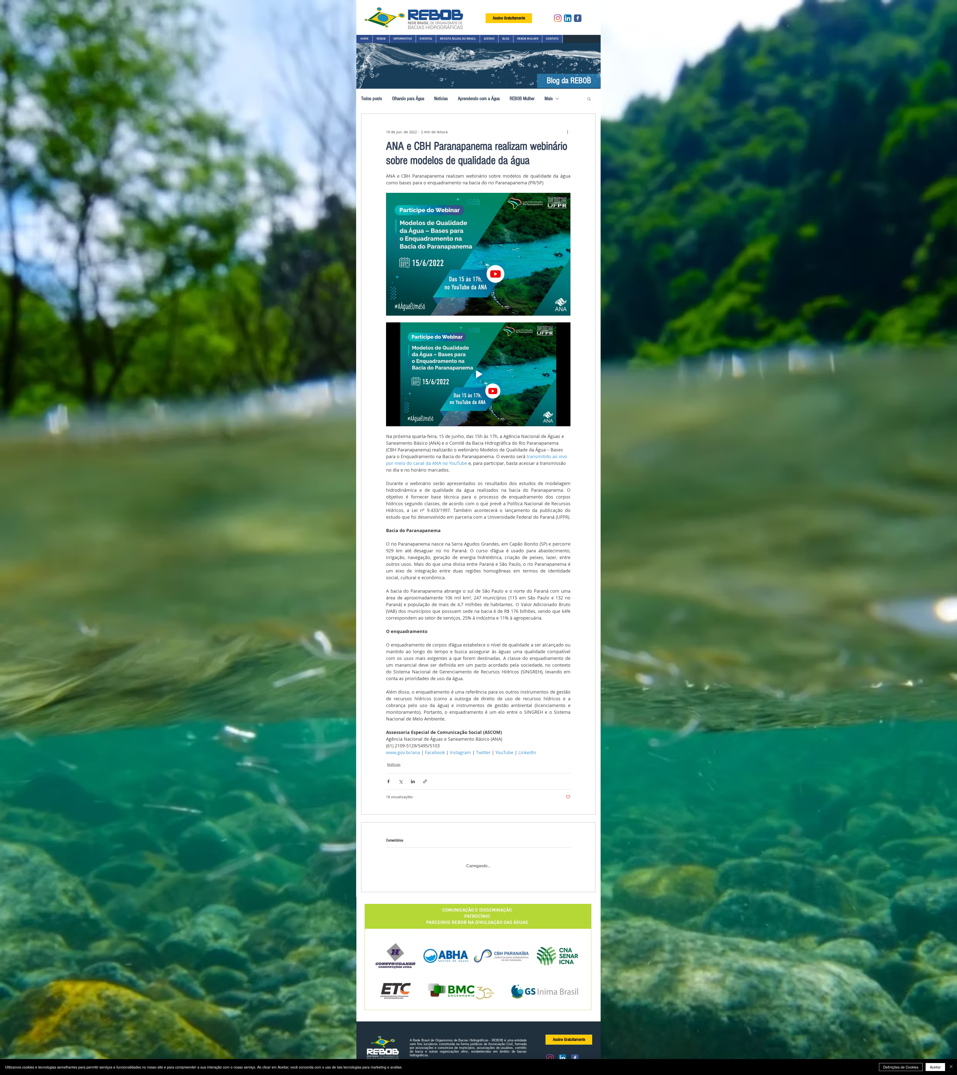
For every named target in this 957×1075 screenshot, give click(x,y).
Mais (549, 98)
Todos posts (371, 98)
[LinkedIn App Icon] (567, 18)
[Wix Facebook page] (577, 18)
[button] (380, 39)
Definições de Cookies (900, 1067)
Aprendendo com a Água (479, 98)
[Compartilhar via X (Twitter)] (400, 781)
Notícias (441, 98)
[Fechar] (951, 1067)
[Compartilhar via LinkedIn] (412, 781)
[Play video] (478, 374)
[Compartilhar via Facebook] (388, 781)
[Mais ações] (567, 132)
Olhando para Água (408, 98)
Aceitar (935, 1067)
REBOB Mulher (522, 98)
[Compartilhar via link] (425, 781)
